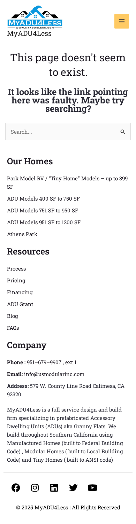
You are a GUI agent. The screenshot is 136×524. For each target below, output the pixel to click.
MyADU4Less (29, 33)
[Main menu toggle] (121, 21)
